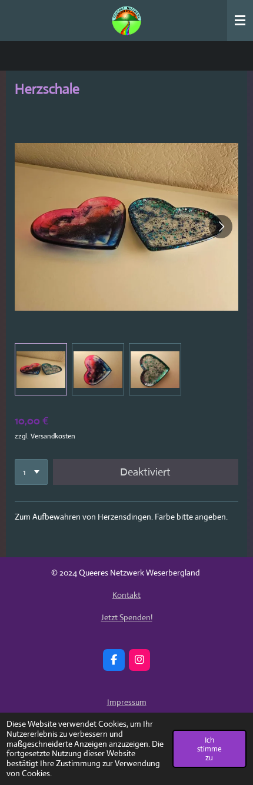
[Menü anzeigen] (240, 20)
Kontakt (126, 595)
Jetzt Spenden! (126, 617)
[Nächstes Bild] (220, 226)
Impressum (127, 702)
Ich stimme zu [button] (209, 749)
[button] (41, 369)
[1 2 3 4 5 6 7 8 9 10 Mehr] (31, 472)
